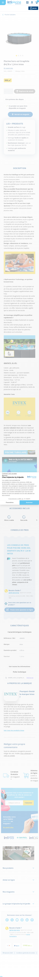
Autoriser (29, 502)
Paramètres (10, 502)
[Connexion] (32, 2)
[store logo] (14, 2)
